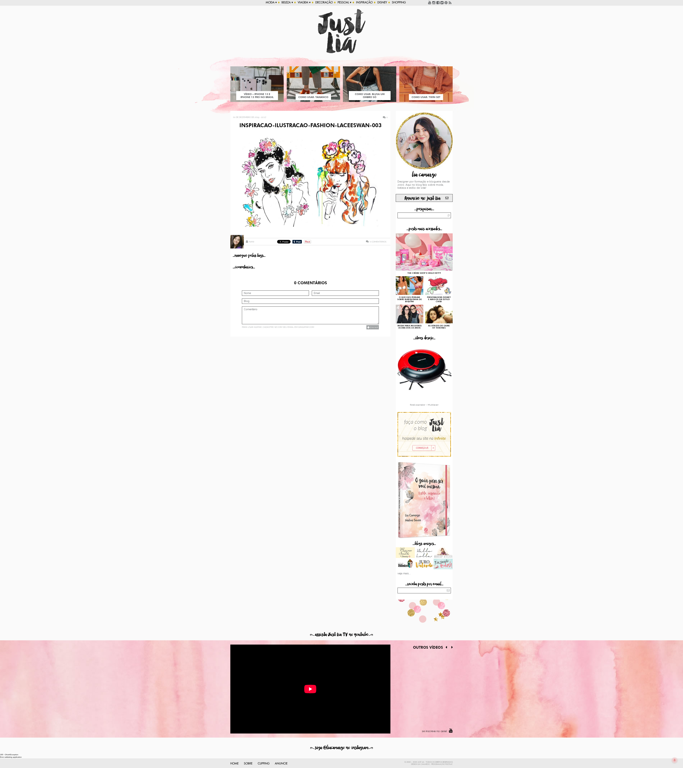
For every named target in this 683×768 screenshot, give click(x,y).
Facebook (438, 2)
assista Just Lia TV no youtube (341, 634)
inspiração (364, 2)
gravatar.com (306, 327)
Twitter (442, 2)
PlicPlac (449, 764)
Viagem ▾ (304, 2)
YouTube (429, 2)
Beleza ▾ (287, 2)
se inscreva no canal (434, 731)
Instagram (433, 2)
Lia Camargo (424, 764)
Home (234, 763)
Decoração (324, 2)
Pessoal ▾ (344, 2)
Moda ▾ (271, 2)
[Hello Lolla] (424, 553)
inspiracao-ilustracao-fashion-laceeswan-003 (310, 125)
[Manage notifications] (674, 760)
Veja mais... (404, 573)
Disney (382, 2)
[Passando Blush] (443, 564)
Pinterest (446, 2)
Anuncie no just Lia (422, 198)
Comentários (378, 241)
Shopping (399, 2)
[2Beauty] (405, 553)
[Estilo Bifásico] (405, 564)
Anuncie (281, 763)
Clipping (263, 763)
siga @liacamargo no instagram (341, 747)
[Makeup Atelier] (443, 553)
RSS (450, 2)
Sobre (248, 763)
